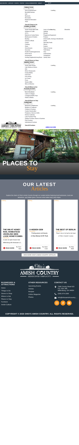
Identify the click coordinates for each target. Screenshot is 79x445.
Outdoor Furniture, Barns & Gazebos (35, 118)
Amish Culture (6, 304)
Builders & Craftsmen (31, 107)
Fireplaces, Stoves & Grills (32, 113)
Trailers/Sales (47, 53)
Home (3, 288)
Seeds (45, 40)
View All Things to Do (31, 24)
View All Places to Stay (31, 100)
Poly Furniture (29, 120)
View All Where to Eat (31, 87)
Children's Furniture (30, 109)
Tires (44, 51)
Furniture (4, 302)
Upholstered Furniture (31, 122)
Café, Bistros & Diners (31, 67)
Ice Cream (28, 78)
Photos (22, 3)
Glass (26, 46)
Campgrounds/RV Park (31, 95)
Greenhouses (28, 48)
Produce (45, 37)
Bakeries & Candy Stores (32, 35)
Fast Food (27, 74)
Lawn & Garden (47, 29)
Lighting (45, 31)
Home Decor (28, 53)
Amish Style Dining (30, 65)
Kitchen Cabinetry (30, 114)
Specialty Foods (47, 42)
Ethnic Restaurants (30, 71)
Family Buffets (29, 72)
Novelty (45, 33)
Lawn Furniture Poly (30, 116)
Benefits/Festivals (30, 12)
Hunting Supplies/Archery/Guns (33, 57)
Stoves (45, 44)
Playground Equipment (49, 35)
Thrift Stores (46, 50)
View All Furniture (30, 125)
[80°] (49, 3)
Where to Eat (6, 296)
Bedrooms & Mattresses (31, 105)
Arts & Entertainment (30, 10)
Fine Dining (28, 76)
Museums (27, 16)
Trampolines (46, 55)
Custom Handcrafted (30, 111)
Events (17, 3)
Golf (26, 14)
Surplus (45, 46)
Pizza (26, 80)
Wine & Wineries (29, 84)
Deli (26, 69)
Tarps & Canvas (47, 48)
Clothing (27, 44)
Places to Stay (6, 299)
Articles (10, 3)
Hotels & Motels (29, 97)
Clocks (27, 42)
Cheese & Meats (29, 40)
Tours (26, 21)
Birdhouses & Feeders (31, 37)
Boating (27, 38)
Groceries (27, 50)
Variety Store (46, 57)
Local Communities (31, 3)
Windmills (67, 29)
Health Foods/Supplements (32, 51)
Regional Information (30, 19)
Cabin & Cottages (30, 93)
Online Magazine (34, 294)
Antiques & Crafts (29, 31)
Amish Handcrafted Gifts (31, 29)
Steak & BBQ (28, 82)
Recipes (31, 291)
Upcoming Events (34, 286)
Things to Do (5, 291)
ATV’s (26, 33)
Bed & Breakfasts (29, 92)
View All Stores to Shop (32, 60)
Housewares (28, 55)
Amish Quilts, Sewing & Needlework (53, 38)
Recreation (28, 17)
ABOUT (40, 3)
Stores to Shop (6, 293)
